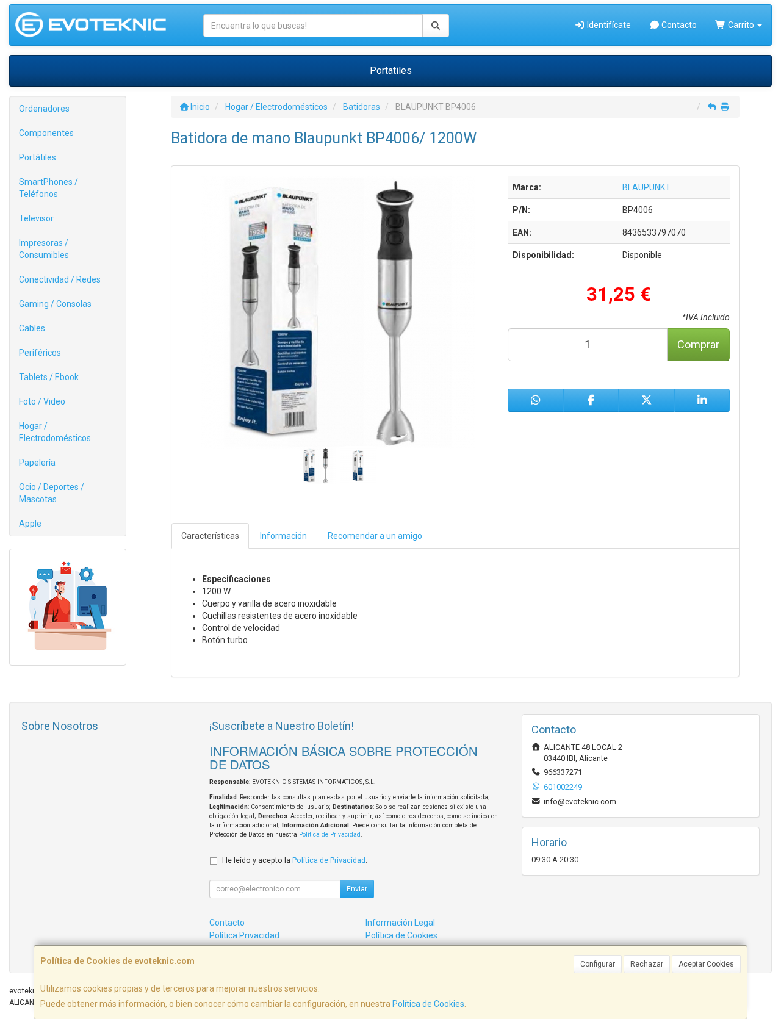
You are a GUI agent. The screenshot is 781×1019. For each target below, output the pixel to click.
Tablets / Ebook (49, 377)
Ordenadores (44, 108)
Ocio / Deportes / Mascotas (51, 493)
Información (283, 536)
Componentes (46, 133)
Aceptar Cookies (706, 964)
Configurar (597, 964)
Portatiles (391, 70)
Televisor (36, 218)
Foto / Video (42, 401)
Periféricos (40, 353)
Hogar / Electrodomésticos (55, 432)
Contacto (678, 25)
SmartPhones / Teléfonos (48, 188)
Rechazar (646, 964)
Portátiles (37, 157)
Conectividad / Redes (60, 279)
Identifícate (608, 25)
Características (210, 536)
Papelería (37, 462)
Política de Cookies (428, 1004)
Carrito (741, 25)
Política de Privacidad (330, 834)
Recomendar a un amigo (375, 536)
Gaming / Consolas (55, 304)
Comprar (698, 344)
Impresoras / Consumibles (44, 249)
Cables (32, 328)
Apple (30, 523)
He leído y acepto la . (294, 860)
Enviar (357, 889)
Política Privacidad (244, 935)
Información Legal (400, 922)
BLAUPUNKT (646, 187)
